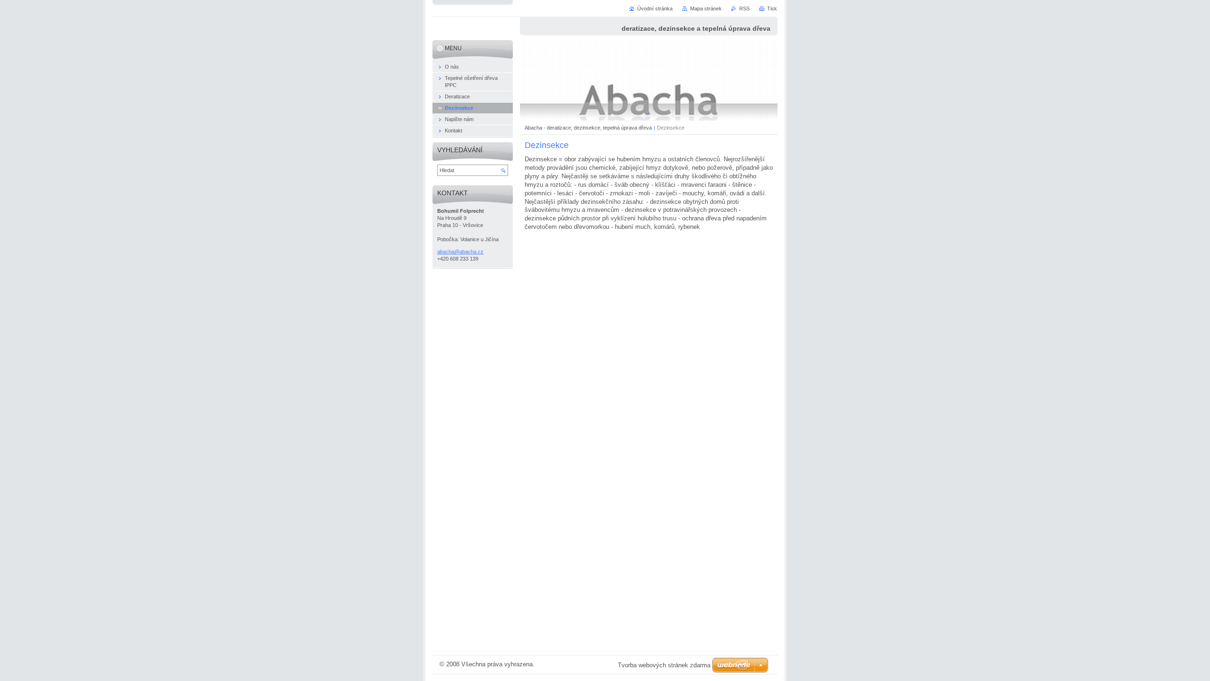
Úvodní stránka (655, 8)
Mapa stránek (706, 8)
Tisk (772, 8)
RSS (744, 8)
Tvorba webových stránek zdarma (664, 665)
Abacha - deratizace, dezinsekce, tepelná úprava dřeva (588, 128)
